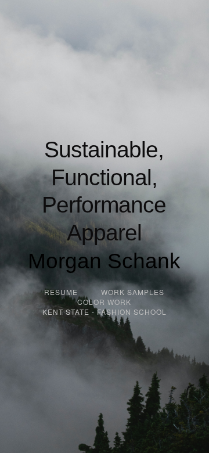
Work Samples (132, 292)
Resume (61, 292)
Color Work (104, 302)
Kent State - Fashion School (104, 312)
